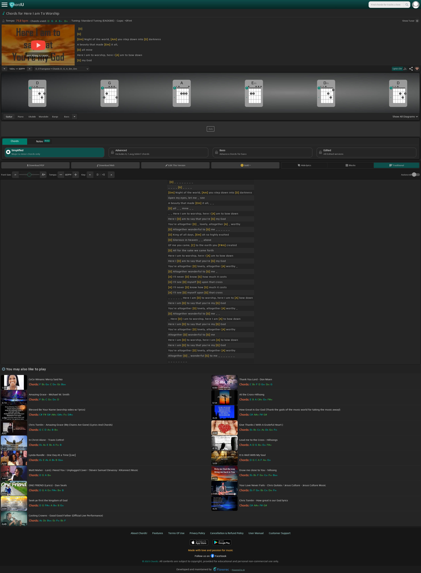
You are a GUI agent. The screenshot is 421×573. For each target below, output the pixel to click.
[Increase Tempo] (29, 68)
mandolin (43, 116)
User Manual (256, 533)
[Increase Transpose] (111, 174)
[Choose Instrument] (74, 116)
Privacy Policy (197, 533)
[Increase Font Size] (43, 174)
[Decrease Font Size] (15, 174)
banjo (55, 116)
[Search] (407, 4)
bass (66, 116)
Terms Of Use (176, 533)
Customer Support (279, 533)
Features (157, 533)
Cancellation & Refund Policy (226, 533)
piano (21, 116)
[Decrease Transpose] (90, 174)
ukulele (32, 116)
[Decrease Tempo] (4, 68)
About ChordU (139, 533)
